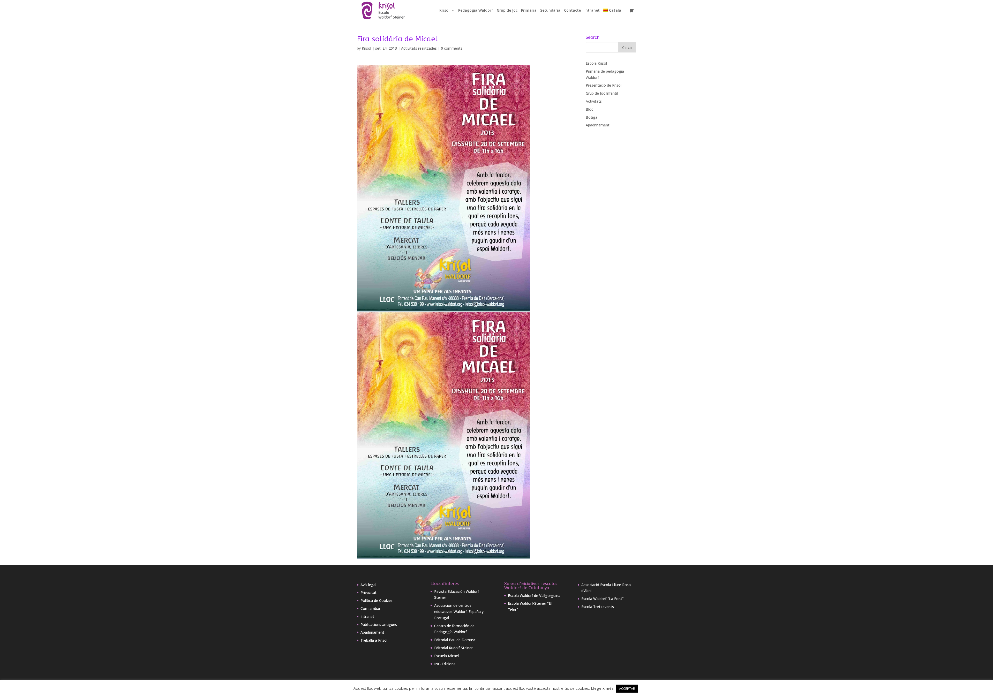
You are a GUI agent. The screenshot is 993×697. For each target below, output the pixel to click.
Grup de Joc (507, 11)
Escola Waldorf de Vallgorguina (534, 595)
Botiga (591, 117)
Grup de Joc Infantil (602, 93)
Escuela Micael (446, 655)
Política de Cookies (376, 600)
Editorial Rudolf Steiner (453, 647)
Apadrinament (598, 125)
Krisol (444, 11)
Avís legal (368, 584)
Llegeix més (602, 688)
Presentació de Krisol (603, 85)
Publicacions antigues (378, 624)
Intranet (592, 11)
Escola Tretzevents (597, 606)
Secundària (550, 11)
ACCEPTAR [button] (627, 688)
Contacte (572, 11)
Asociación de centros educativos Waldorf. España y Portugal (459, 611)
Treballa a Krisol (373, 640)
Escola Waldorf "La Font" (602, 598)
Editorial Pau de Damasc (455, 639)
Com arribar (370, 608)
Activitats (594, 101)
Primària (529, 11)
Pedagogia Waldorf (475, 11)
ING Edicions (444, 663)
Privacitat (368, 592)
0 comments (451, 48)
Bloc (589, 109)
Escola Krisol (596, 63)
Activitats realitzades (419, 48)
